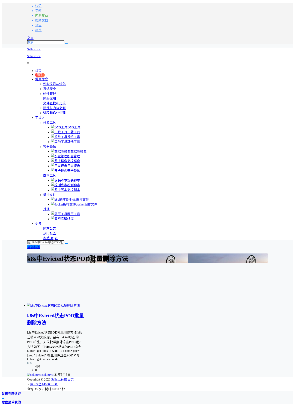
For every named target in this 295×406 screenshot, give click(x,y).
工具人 (40, 117)
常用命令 (41, 79)
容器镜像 (49, 146)
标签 (38, 30)
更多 (38, 223)
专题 (38, 10)
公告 (38, 25)
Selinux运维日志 (62, 379)
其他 (46, 209)
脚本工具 (49, 175)
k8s (29, 362)
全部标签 (33, 247)
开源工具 (49, 122)
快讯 (38, 6)
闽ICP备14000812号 (44, 384)
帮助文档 (41, 20)
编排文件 (49, 194)
